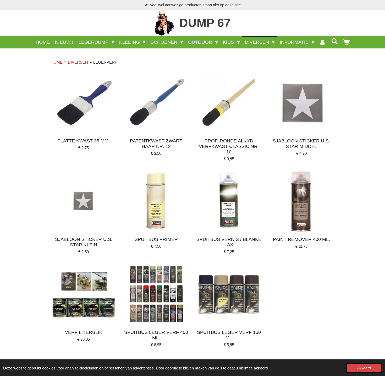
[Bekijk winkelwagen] (346, 42)
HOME (57, 62)
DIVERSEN (78, 62)
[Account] (322, 42)
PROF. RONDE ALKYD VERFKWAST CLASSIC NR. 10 (229, 146)
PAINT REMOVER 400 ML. (301, 239)
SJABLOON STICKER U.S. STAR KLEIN (83, 242)
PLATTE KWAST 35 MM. (83, 140)
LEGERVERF (105, 62)
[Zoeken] (334, 41)
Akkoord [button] (364, 368)
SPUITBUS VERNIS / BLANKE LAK (228, 242)
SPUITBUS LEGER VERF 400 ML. (156, 335)
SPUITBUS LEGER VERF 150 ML (229, 335)
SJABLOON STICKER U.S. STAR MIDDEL (301, 143)
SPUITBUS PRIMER (156, 239)
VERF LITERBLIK (83, 332)
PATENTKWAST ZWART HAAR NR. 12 (156, 143)
